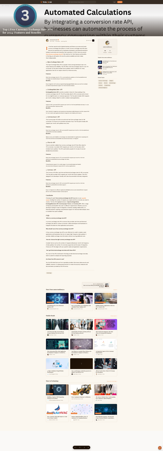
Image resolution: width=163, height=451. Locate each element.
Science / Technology (103, 80)
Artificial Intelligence (103, 87)
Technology (7, 5)
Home (3, 5)
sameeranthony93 (54, 39)
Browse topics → (114, 315)
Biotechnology (112, 82)
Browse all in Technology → (112, 381)
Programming (107, 85)
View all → (115, 289)
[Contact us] (160, 448)
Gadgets (111, 80)
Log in (114, 2)
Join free (120, 2)
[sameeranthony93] (47, 40)
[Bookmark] (84, 447)
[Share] (88, 447)
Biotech (105, 82)
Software (100, 85)
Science (100, 82)
